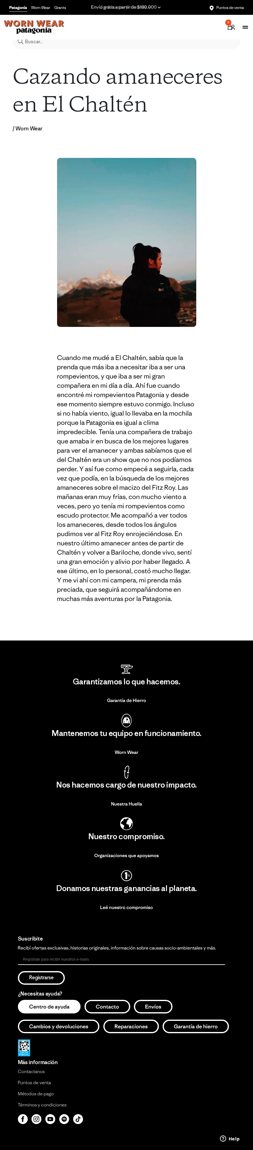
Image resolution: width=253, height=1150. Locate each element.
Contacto (107, 1006)
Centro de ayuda (49, 1006)
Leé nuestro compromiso (126, 908)
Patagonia (18, 7)
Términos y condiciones (42, 1105)
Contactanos (31, 1072)
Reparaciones (131, 1026)
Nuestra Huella (126, 804)
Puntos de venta (230, 7)
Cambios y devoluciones (58, 1026)
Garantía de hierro (196, 1026)
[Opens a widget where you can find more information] (230, 1139)
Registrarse (41, 977)
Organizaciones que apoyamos (126, 856)
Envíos (153, 1006)
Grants (60, 7)
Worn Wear (40, 7)
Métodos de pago (36, 1094)
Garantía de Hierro (126, 701)
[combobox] (126, 41)
